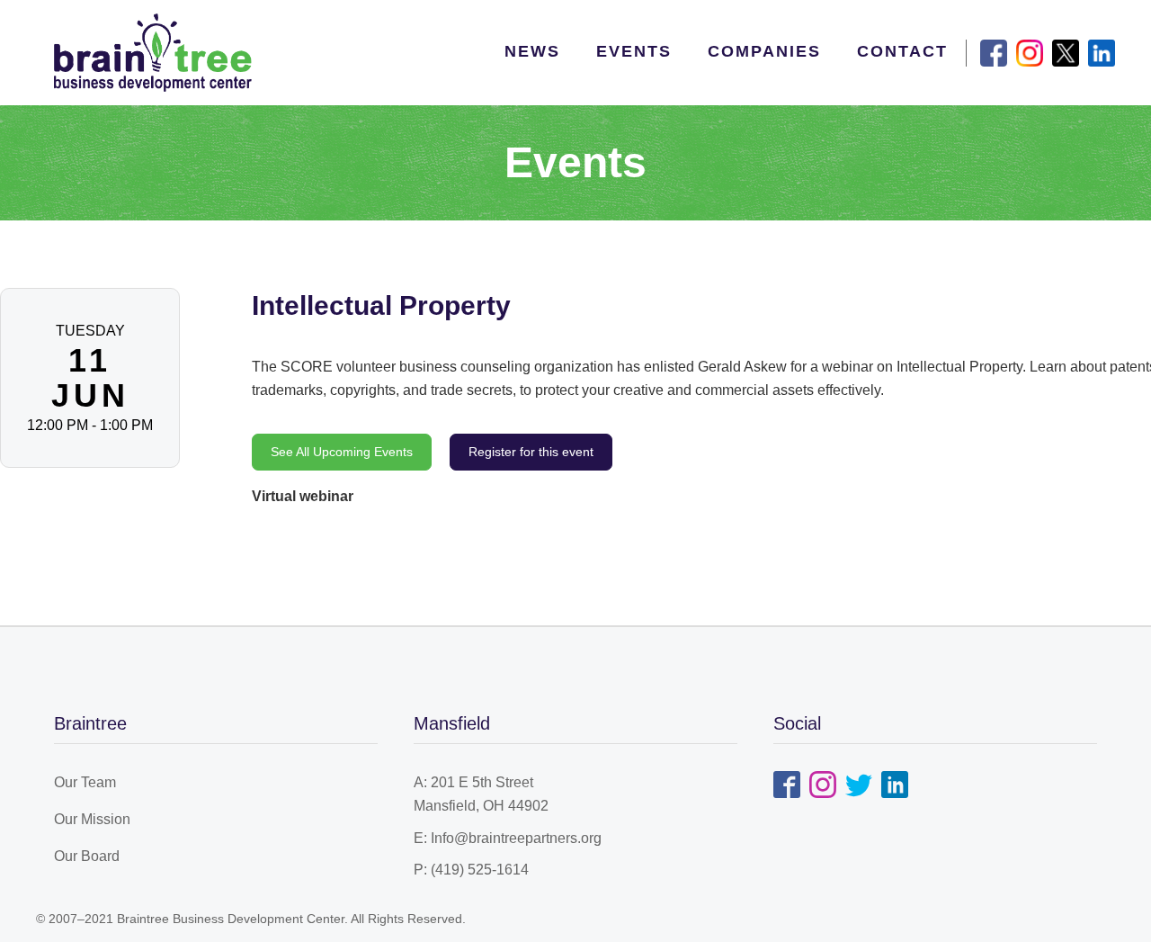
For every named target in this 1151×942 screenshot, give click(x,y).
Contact (902, 51)
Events (634, 51)
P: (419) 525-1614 (471, 869)
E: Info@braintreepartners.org (508, 838)
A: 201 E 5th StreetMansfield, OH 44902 (481, 794)
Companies (764, 51)
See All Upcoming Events (342, 451)
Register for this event (530, 451)
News (532, 51)
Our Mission (92, 819)
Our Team (85, 782)
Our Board (87, 856)
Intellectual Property (381, 305)
